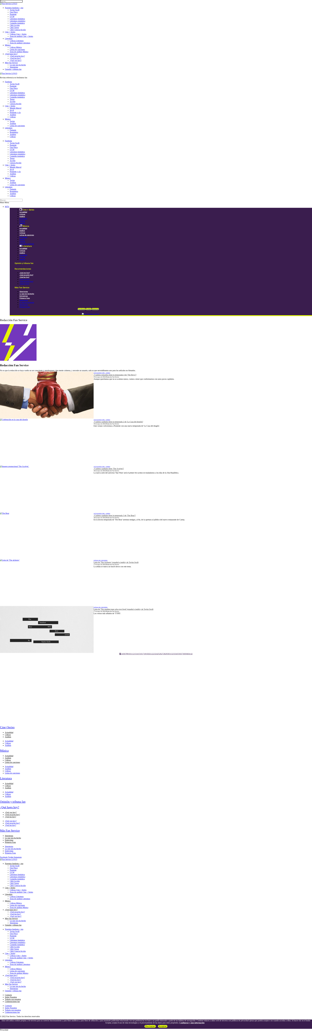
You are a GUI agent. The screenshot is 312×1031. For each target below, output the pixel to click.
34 (176, 654)
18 (145, 654)
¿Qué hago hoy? (11, 54)
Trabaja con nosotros (13, 999)
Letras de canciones (17, 49)
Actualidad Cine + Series (102, 373)
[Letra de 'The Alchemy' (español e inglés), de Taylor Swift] (47, 582)
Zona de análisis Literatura (20, 43)
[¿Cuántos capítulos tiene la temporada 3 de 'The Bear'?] (47, 535)
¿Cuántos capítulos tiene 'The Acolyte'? (109, 469)
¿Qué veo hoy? (15, 60)
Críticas (13, 117)
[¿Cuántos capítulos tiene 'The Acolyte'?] (47, 488)
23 (155, 654)
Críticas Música (16, 47)
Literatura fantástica (17, 19)
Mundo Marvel (15, 108)
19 (147, 654)
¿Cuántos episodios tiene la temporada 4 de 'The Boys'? (115, 375)
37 (182, 654)
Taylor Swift (14, 10)
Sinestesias (14, 67)
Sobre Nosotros (11, 997)
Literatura (8, 38)
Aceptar (163, 1026)
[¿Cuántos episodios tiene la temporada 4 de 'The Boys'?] (47, 395)
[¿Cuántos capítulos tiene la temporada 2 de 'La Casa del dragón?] (47, 442)
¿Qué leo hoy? (15, 58)
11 (131, 654)
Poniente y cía (15, 112)
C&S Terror (14, 27)
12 (133, 654)
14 (137, 654)
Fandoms (8, 82)
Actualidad (23, 212)
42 (192, 654)
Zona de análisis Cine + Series (21, 36)
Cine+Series (7, 727)
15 (139, 654)
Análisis (13, 115)
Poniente (13, 14)
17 (143, 654)
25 (158, 654)
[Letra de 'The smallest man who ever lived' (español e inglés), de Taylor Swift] (47, 629)
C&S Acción (15, 25)
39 (186, 654)
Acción (12, 101)
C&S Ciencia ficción (18, 30)
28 (164, 654)
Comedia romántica (17, 23)
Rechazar (150, 1026)
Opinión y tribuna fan (13, 69)
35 (178, 654)
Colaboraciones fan (12, 1001)
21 (151, 654)
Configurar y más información (192, 1023)
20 (149, 654)
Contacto (8, 995)
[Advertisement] (73, 672)
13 (135, 654)
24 (156, 654)
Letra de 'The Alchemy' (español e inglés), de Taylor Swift (116, 562)
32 (172, 654)
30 (168, 654)
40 (188, 654)
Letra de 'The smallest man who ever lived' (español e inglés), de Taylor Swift (123, 609)
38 (184, 654)
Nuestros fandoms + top (14, 8)
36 (180, 654)
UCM (12, 17)
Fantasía (13, 130)
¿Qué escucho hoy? (17, 56)
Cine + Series (10, 32)
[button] (156, 202)
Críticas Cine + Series (18, 34)
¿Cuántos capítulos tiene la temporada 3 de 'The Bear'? (115, 515)
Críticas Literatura (17, 41)
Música (7, 45)
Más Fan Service (11, 63)
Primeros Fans (25, 298)
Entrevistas (24, 296)
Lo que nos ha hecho (18, 65)
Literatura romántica (17, 21)
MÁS (7, 207)
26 (160, 654)
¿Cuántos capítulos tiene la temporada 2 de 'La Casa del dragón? (118, 422)
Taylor (12, 121)
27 (162, 654)
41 (190, 654)
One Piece (14, 12)
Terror (12, 99)
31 (170, 654)
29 (166, 654)
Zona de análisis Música (19, 52)
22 (153, 654)
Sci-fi (12, 110)
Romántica (14, 132)
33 (174, 654)
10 (129, 654)
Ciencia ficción (15, 104)
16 (141, 654)
